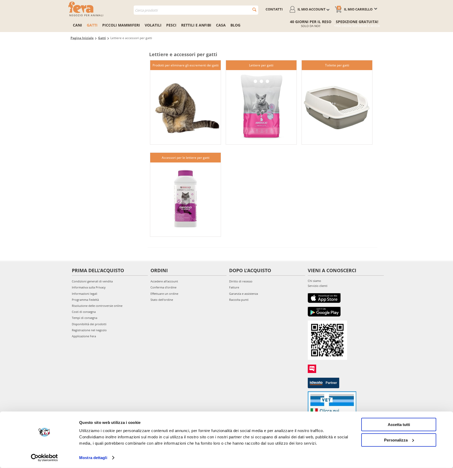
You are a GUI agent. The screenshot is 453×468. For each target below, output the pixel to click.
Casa (221, 25)
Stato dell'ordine (161, 300)
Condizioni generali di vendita (92, 281)
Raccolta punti (239, 300)
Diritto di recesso (240, 281)
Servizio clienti (317, 286)
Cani (77, 25)
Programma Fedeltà (85, 300)
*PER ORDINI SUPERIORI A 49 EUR (357, 26)
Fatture (234, 287)
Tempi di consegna (84, 318)
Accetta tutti (399, 424)
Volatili (153, 25)
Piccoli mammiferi (121, 25)
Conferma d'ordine (163, 287)
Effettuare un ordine (164, 294)
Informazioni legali (84, 294)
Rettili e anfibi (196, 25)
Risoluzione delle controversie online (97, 306)
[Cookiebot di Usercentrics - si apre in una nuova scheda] (44, 458)
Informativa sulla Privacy (89, 287)
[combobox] (196, 10)
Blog (235, 25)
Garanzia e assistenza (243, 294)
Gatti (92, 25)
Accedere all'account (164, 281)
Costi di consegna (84, 312)
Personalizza (396, 440)
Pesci (171, 25)
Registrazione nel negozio (89, 330)
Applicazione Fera (84, 336)
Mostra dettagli (93, 457)
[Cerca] (254, 10)
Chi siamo (314, 281)
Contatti (274, 9)
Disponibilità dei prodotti (89, 324)
